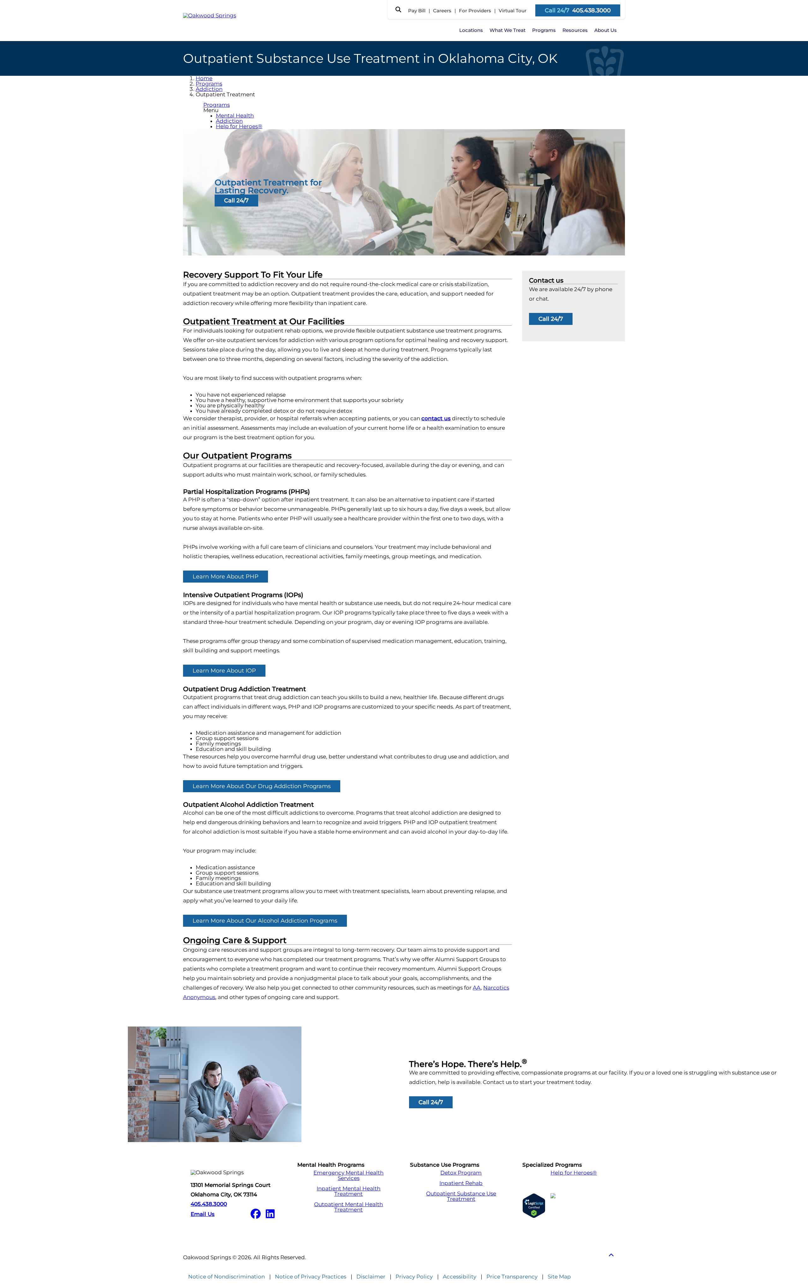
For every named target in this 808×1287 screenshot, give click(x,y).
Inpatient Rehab (461, 1183)
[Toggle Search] (398, 9)
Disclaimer (370, 1276)
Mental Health (235, 115)
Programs (544, 30)
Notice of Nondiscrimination (226, 1276)
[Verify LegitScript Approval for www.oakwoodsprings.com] (533, 1205)
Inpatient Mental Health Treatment (348, 1191)
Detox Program (461, 1173)
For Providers (475, 10)
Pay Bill (416, 10)
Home (204, 78)
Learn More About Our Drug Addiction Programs (262, 786)
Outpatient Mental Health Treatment (348, 1207)
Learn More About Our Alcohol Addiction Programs (265, 920)
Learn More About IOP (224, 670)
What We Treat (508, 30)
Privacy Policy (414, 1276)
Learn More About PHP (225, 576)
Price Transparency (512, 1276)
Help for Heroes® (239, 126)
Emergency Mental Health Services (348, 1175)
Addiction (209, 89)
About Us (605, 30)
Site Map (559, 1276)
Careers (442, 10)
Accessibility (459, 1276)
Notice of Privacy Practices (310, 1276)
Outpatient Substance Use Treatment (461, 1196)
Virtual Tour (512, 10)
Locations (471, 30)
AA (477, 988)
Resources (575, 30)
